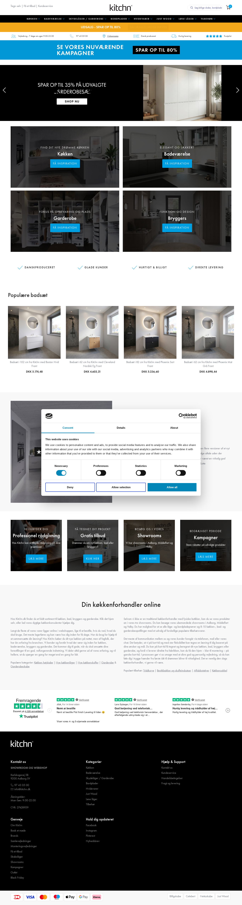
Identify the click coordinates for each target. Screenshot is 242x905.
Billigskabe (175, 896)
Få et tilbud (29, 6)
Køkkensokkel (219, 670)
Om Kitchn (16, 825)
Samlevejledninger (21, 841)
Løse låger (91, 799)
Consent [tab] (68, 427)
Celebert (190, 896)
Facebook (91, 825)
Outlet (14, 872)
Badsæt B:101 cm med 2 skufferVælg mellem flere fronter (150, 364)
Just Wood (91, 793)
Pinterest (90, 835)
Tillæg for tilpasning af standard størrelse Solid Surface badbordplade (34, 364)
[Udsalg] (121, 50)
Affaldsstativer (201, 670)
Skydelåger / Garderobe (100, 778)
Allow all (172, 487)
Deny (70, 487)
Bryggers (177, 218)
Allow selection (121, 487)
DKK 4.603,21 (92, 371)
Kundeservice (45, 6)
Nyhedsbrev (93, 841)
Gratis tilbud (92, 535)
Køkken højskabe (43, 662)
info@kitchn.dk (22, 789)
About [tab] (174, 427)
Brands (14, 835)
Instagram (91, 830)
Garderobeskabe (20, 666)
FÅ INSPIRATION (65, 163)
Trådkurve (148, 670)
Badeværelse (177, 154)
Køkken (65, 154)
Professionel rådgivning (36, 535)
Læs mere (36, 558)
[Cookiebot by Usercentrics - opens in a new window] (181, 416)
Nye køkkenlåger (65, 662)
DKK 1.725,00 (34, 371)
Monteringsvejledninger (24, 846)
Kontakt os (167, 767)
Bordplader (92, 783)
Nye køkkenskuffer (88, 662)
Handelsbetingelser (172, 778)
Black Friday (17, 877)
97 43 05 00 (82, 36)
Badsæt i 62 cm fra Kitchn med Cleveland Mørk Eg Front (92, 364)
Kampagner (206, 537)
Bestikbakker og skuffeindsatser (174, 670)
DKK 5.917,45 (150, 371)
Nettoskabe (206, 896)
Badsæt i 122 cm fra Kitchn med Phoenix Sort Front (208, 364)
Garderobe (65, 218)
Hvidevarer (92, 788)
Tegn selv (16, 6)
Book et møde (18, 830)
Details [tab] (121, 427)
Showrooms (149, 535)
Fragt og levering (170, 783)
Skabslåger (17, 856)
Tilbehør (90, 804)
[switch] (101, 473)
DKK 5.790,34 (208, 371)
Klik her (92, 558)
